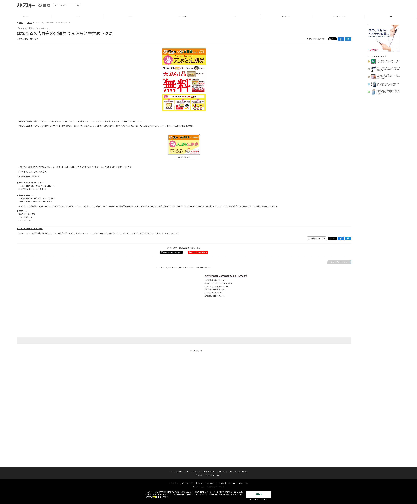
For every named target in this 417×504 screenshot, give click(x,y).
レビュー (391, 16)
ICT (182, 16)
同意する (258, 494)
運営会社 (201, 483)
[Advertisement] (360, 6)
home (21, 23)
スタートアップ (130, 16)
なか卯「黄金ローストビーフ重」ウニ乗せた (218, 283)
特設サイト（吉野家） (27, 214)
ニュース (187, 471)
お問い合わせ (211, 483)
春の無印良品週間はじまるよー (214, 296)
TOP (338, 16)
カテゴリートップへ (340, 262)
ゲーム (26, 16)
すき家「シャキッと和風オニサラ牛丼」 (217, 286)
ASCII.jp (199, 475)
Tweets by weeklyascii (196, 351)
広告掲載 (221, 483)
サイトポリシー (173, 483)
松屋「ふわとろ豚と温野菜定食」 (215, 289)
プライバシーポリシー (188, 483)
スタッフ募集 (231, 483)
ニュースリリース (25, 217)
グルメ (78, 16)
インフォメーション (286, 16)
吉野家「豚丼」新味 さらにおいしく (215, 280)
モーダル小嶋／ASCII (317, 39)
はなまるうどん (24, 220)
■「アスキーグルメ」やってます (30, 228)
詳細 (154, 497)
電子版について (243, 483)
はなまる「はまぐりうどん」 (213, 292)
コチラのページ (128, 233)
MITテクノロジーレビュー (214, 475)
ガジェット (196, 471)
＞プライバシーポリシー (258, 499)
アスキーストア (234, 16)
